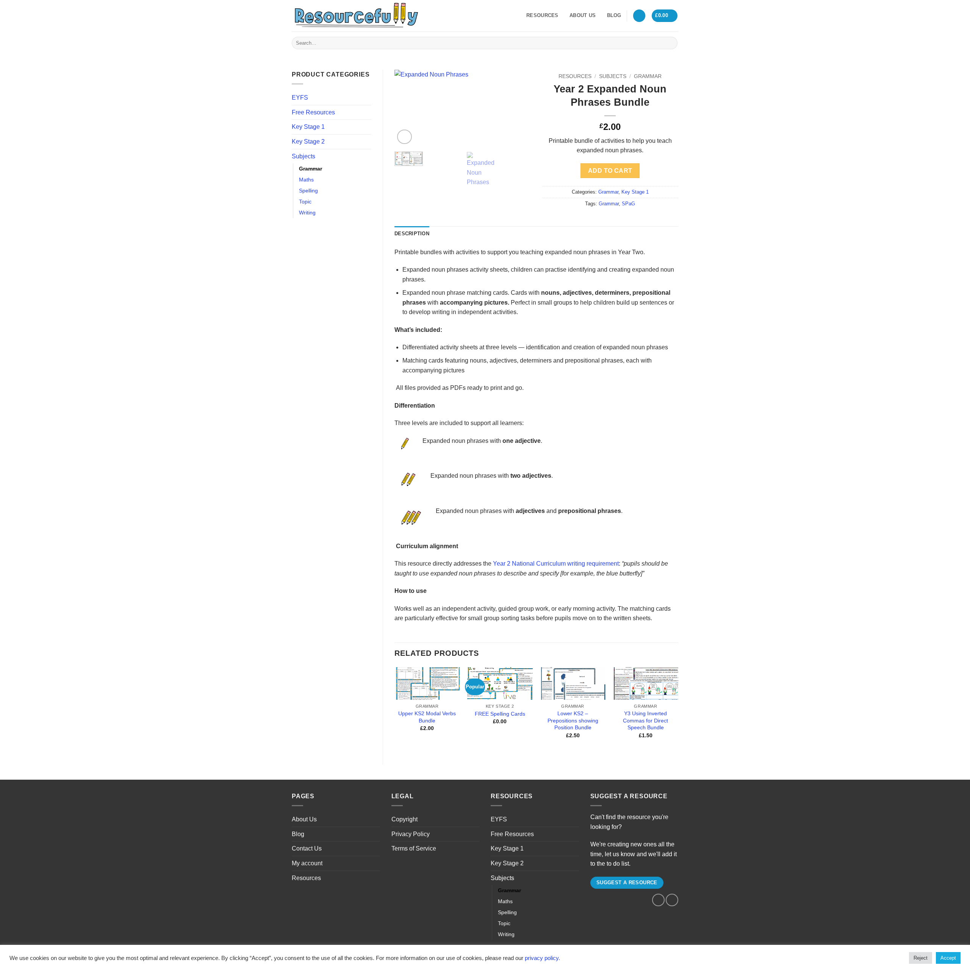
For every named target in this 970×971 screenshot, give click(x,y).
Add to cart (610, 170)
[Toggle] (366, 112)
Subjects (303, 156)
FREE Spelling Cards (500, 714)
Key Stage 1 (308, 127)
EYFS (300, 97)
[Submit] (670, 43)
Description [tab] (411, 233)
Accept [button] (948, 958)
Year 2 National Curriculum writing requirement (556, 563)
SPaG (628, 203)
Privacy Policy (410, 834)
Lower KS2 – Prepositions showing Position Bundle (573, 720)
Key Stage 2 (308, 141)
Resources (542, 15)
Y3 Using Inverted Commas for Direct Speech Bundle (645, 720)
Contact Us (307, 848)
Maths (306, 180)
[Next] (518, 108)
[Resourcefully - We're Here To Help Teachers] (356, 15)
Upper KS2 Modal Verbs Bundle (427, 717)
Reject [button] (921, 958)
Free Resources (313, 112)
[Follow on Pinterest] (447, 15)
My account (307, 863)
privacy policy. (542, 958)
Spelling (308, 191)
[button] (639, 15)
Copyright (404, 819)
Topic (305, 202)
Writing (307, 213)
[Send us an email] (437, 15)
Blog (614, 15)
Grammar (310, 169)
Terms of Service (413, 848)
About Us (582, 15)
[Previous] (406, 108)
